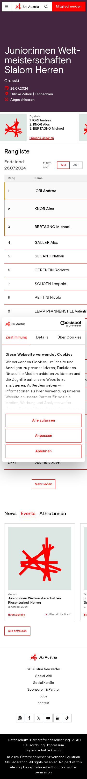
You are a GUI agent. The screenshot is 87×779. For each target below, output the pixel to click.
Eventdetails (16, 614)
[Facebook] (29, 718)
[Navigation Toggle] (7, 6)
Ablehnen (43, 451)
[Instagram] (20, 718)
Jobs (43, 696)
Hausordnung (34, 745)
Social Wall (43, 676)
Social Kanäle (43, 683)
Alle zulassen (43, 420)
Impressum (55, 745)
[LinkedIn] (57, 718)
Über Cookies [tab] (69, 337)
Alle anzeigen (17, 631)
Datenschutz (18, 740)
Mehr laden (43, 484)
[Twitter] (39, 718)
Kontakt (43, 703)
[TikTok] (67, 718)
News (10, 514)
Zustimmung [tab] (16, 337)
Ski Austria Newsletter (43, 669)
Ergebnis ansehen (41, 138)
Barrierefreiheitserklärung (50, 740)
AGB (75, 740)
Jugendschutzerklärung (44, 750)
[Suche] (46, 6)
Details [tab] (42, 337)
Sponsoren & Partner (43, 689)
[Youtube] (48, 718)
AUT (76, 165)
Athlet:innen (52, 514)
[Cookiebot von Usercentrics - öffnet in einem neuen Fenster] (61, 324)
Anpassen (43, 435)
